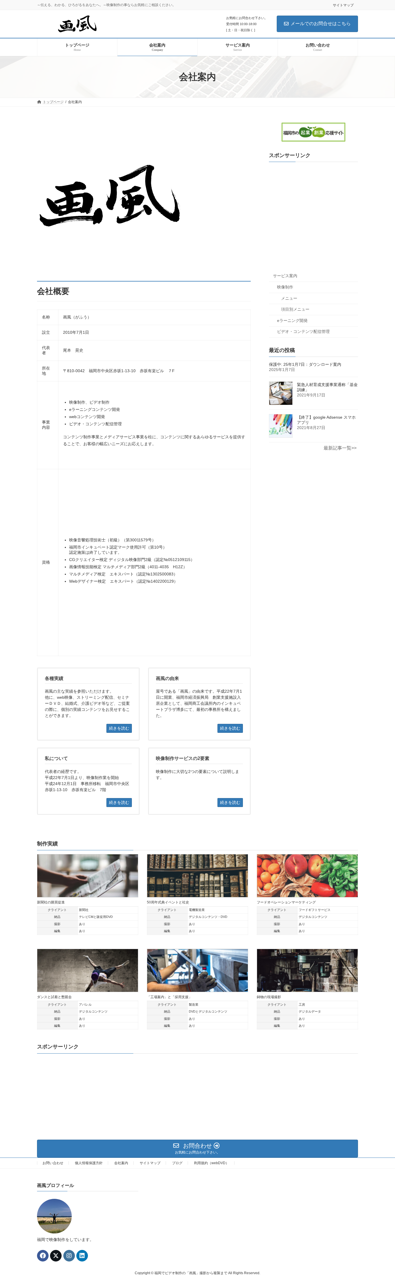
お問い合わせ (53, 1163)
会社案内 (121, 1163)
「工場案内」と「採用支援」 (169, 997)
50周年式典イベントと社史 (168, 902)
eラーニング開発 (292, 320)
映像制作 (285, 287)
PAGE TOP (380, 1240)
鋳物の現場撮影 (269, 997)
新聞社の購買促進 (51, 902)
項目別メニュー (295, 309)
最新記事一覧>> (340, 448)
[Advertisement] (313, 218)
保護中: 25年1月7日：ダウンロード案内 (305, 364)
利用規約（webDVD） (211, 1163)
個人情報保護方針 (89, 1163)
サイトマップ (343, 5)
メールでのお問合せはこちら (321, 23)
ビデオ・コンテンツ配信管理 (303, 331)
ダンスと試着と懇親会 (54, 997)
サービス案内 (285, 276)
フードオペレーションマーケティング (286, 902)
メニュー (289, 298)
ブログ (177, 1163)
